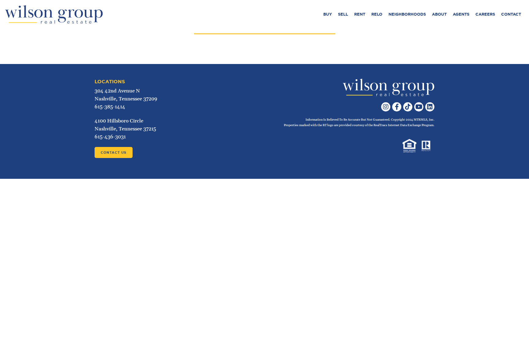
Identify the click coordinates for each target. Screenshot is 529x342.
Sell (343, 14)
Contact (511, 14)
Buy (327, 14)
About (439, 14)
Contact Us (113, 152)
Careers (485, 14)
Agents (461, 14)
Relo (376, 14)
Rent (359, 14)
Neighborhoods (407, 14)
